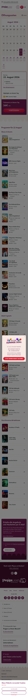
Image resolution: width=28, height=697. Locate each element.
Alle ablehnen (14, 692)
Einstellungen (14, 694)
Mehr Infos (4, 685)
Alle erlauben (14, 689)
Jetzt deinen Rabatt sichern (14, 358)
